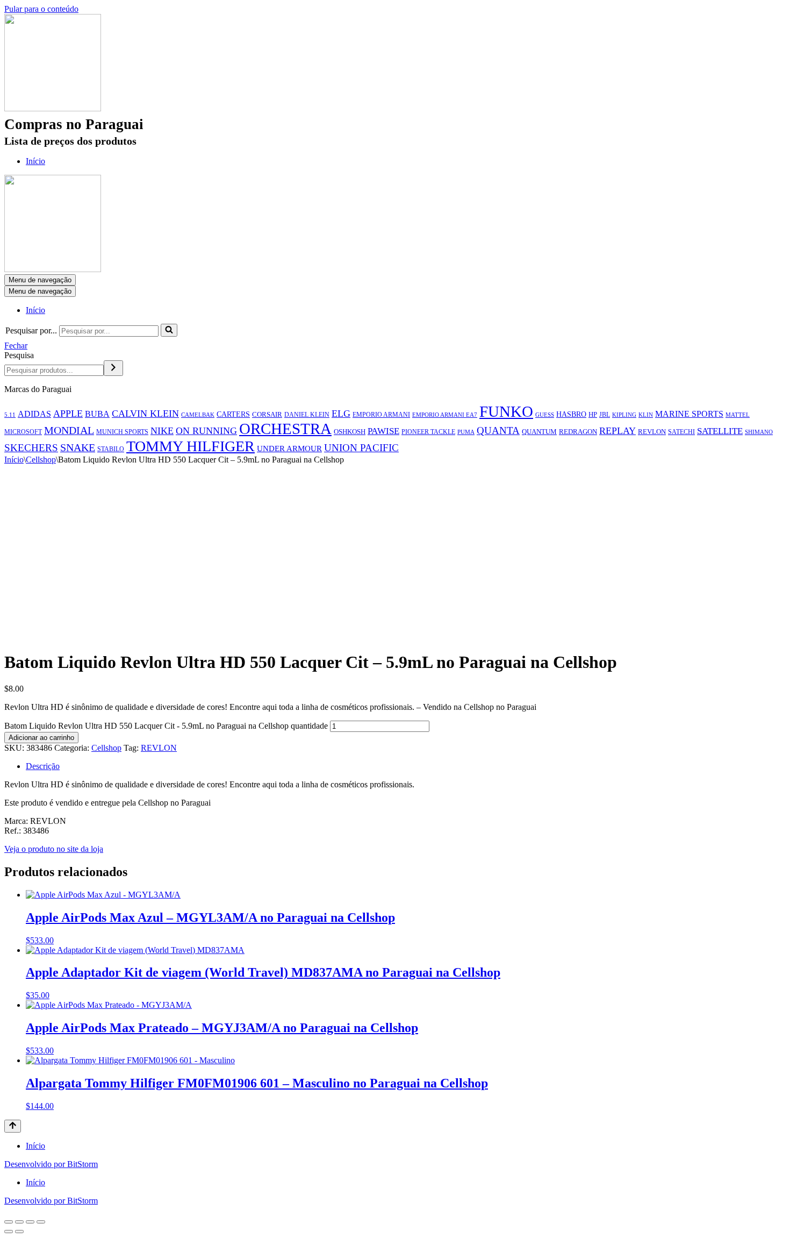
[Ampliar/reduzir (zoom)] (8, 1221)
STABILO (110, 449)
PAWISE (383, 430)
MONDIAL (69, 430)
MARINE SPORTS (689, 413)
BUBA (97, 413)
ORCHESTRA (285, 429)
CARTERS (233, 414)
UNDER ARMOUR (289, 448)
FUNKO (506, 411)
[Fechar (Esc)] (41, 1221)
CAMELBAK (197, 414)
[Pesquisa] (113, 368)
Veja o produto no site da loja (53, 848)
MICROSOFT (23, 432)
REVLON (652, 432)
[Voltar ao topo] (12, 1126)
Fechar (15, 345)
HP (592, 414)
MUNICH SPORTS (122, 432)
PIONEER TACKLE (428, 432)
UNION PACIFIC (361, 447)
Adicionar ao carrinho (41, 738)
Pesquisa (19, 355)
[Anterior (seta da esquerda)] (8, 1231)
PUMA (466, 432)
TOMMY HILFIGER (190, 446)
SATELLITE (720, 430)
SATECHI (681, 432)
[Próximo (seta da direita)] (19, 1231)
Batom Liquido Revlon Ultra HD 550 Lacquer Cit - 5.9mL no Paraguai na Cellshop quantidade (166, 725)
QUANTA (498, 430)
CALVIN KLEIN (145, 413)
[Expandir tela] (19, 1221)
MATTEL (738, 414)
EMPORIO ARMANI (381, 414)
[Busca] (169, 330)
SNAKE (77, 447)
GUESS (544, 415)
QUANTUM (539, 432)
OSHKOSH (349, 432)
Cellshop (41, 459)
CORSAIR (267, 414)
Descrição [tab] (43, 766)
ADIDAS (34, 413)
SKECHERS (31, 447)
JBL (604, 414)
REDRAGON (578, 432)
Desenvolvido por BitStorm (51, 1164)
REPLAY (617, 430)
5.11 (10, 414)
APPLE (68, 413)
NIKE (162, 430)
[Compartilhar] (30, 1221)
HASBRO (571, 414)
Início (35, 161)
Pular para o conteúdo (41, 8)
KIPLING (624, 415)
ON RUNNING (206, 430)
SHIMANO (759, 432)
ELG (341, 413)
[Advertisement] (395, 545)
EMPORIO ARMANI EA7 (444, 414)
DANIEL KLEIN (306, 414)
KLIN (645, 414)
